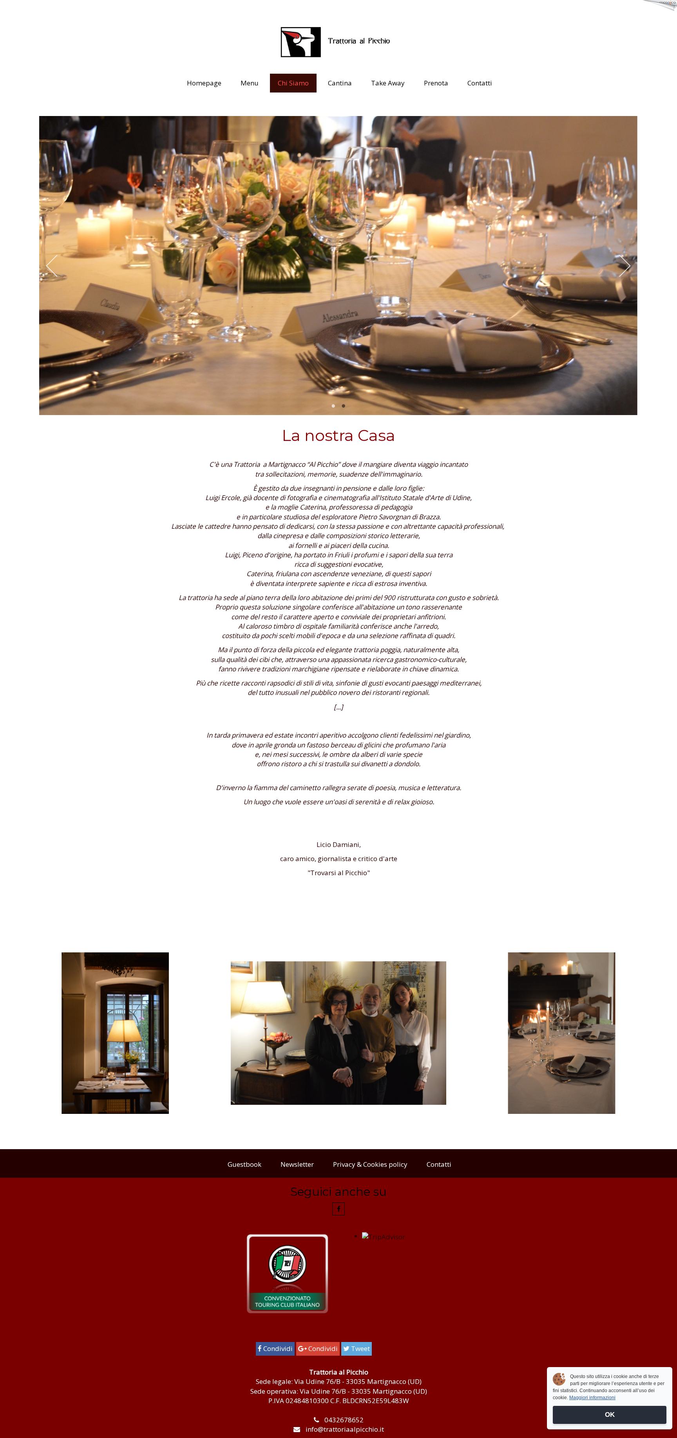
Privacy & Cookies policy (370, 1164)
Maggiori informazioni (592, 1397)
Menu (250, 82)
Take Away (388, 82)
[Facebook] (338, 1208)
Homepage (204, 82)
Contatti (479, 82)
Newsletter (297, 1164)
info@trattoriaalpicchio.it (345, 1429)
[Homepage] (338, 42)
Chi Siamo (293, 82)
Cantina (340, 82)
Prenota (436, 82)
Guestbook (244, 1164)
